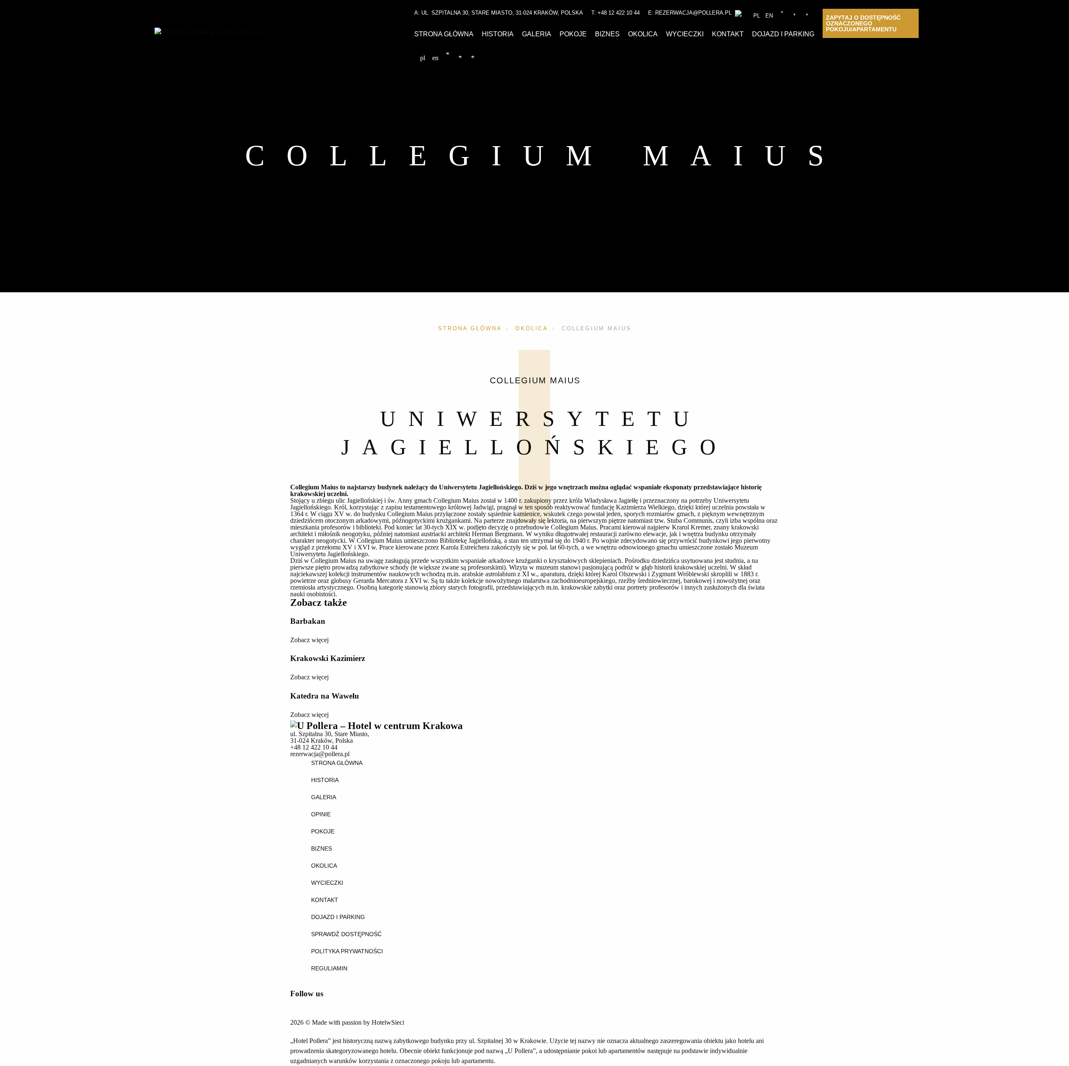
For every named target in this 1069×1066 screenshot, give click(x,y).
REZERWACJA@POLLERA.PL (693, 13)
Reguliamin (329, 968)
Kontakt (728, 34)
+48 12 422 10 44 (619, 13)
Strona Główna (444, 34)
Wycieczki (685, 34)
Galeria (536, 34)
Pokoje (573, 34)
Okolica (643, 34)
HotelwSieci (388, 1022)
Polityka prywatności (347, 951)
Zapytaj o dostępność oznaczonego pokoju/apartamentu (863, 23)
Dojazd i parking (783, 34)
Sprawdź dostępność (346, 934)
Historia (498, 34)
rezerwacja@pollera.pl (320, 753)
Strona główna (470, 328)
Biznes (607, 34)
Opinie (321, 814)
